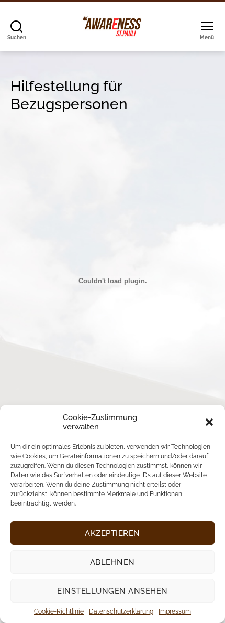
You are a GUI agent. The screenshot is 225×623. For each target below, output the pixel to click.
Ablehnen (112, 562)
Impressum (175, 611)
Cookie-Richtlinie (59, 611)
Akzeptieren (112, 533)
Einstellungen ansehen (112, 591)
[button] (209, 422)
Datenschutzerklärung (121, 611)
